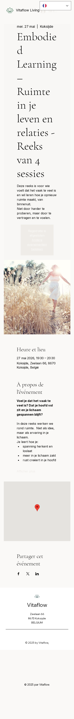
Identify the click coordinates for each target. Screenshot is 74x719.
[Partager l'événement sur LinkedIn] (37, 573)
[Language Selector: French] (55, 5)
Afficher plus (26, 471)
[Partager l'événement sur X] (28, 573)
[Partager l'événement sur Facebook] (18, 573)
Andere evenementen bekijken (37, 244)
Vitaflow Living (27, 10)
